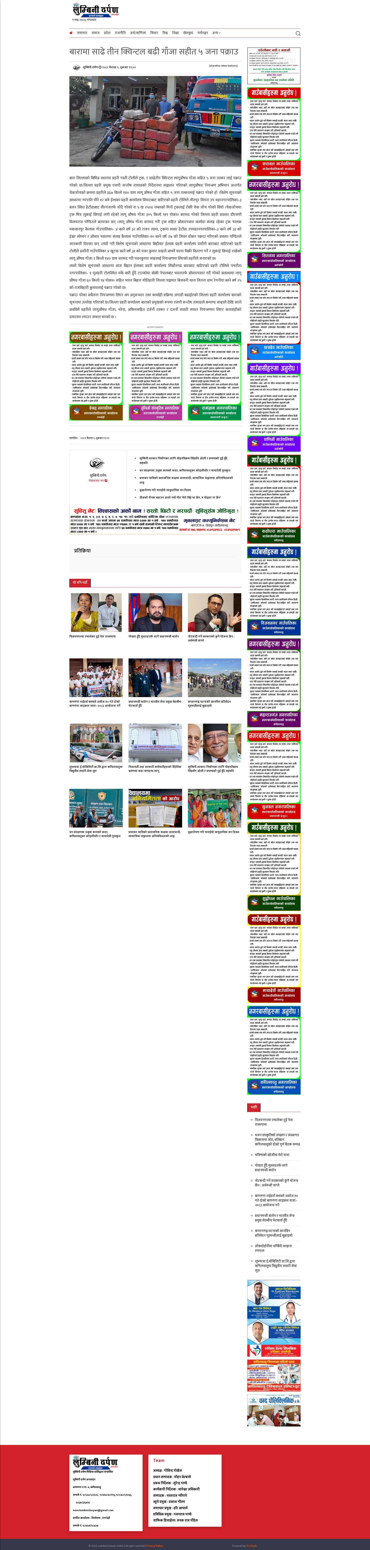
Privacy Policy (154, 1546)
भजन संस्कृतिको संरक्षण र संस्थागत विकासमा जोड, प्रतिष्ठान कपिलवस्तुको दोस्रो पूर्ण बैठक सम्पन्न (277, 1139)
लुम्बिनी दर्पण (91, 67)
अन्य (215, 33)
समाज (96, 33)
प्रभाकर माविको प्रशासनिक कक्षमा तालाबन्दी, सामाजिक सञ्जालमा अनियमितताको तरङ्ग (186, 480)
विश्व (165, 33)
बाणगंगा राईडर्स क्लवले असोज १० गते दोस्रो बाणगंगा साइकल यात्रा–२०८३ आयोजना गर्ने (94, 703)
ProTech (252, 1546)
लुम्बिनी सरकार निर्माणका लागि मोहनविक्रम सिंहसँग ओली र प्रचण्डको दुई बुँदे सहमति (183, 461)
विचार (154, 33)
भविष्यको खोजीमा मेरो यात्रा (272, 1155)
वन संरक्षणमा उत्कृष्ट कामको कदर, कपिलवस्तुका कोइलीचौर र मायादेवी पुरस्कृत (185, 470)
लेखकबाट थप (97, 480)
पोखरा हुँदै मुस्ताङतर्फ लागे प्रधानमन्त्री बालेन (154, 636)
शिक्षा (175, 33)
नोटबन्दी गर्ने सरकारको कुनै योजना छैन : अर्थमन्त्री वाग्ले (211, 638)
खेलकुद (188, 33)
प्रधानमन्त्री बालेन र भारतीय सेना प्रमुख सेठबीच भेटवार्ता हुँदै (155, 703)
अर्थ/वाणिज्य (138, 33)
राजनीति (120, 33)
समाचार (82, 33)
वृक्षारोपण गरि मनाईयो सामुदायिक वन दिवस (165, 490)
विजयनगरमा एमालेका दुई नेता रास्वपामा (92, 636)
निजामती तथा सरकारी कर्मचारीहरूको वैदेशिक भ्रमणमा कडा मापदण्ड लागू (155, 769)
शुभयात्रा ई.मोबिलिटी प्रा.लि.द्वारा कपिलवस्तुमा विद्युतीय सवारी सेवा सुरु (96, 769)
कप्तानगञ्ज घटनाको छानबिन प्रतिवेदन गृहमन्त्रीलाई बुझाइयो (209, 703)
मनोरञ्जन (203, 33)
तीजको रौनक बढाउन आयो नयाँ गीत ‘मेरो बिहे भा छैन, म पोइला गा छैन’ (180, 497)
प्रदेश (107, 33)
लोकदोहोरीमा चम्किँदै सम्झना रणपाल (273, 1248)
